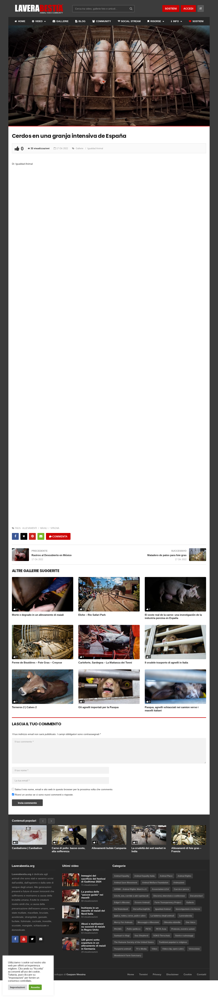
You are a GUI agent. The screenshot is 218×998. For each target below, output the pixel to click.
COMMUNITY (103, 21)
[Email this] (40, 536)
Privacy (157, 974)
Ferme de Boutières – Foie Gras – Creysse (37, 662)
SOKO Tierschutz (161, 935)
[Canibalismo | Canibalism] (29, 835)
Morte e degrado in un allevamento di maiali (38, 614)
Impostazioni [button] (17, 987)
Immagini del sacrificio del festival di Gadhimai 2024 (93, 878)
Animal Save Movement (125, 882)
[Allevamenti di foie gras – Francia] (188, 835)
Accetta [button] (35, 987)
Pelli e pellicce (134, 929)
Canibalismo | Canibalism (27, 848)
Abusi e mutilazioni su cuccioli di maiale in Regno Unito (93, 927)
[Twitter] (32, 939)
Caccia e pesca (181, 889)
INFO (176, 21)
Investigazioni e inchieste (188, 909)
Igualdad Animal (95, 148)
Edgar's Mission (122, 902)
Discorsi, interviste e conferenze (169, 896)
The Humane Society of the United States (134, 942)
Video (154, 949)
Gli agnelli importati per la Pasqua (98, 707)
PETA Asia (161, 929)
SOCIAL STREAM (131, 21)
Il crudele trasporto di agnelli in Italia (166, 662)
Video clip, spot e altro (173, 949)
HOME (21, 21)
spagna (54, 528)
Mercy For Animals (123, 922)
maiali (43, 528)
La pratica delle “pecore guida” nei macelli (92, 894)
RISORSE (156, 21)
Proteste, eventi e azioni (182, 929)
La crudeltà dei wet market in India (148, 850)
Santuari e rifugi (121, 935)
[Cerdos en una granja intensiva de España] (42, 594)
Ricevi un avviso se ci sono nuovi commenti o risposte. (43, 794)
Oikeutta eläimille (172, 922)
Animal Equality (121, 876)
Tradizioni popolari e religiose (173, 942)
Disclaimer (172, 974)
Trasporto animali (122, 949)
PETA (148, 929)
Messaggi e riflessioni (148, 922)
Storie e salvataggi (184, 935)
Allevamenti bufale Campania (109, 848)
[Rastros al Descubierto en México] (59, 554)
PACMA (118, 929)
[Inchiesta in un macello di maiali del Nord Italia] (70, 912)
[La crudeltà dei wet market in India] (148, 835)
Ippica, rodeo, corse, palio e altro (129, 916)
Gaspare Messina (75, 974)
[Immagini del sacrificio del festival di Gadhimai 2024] (70, 879)
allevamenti (29, 528)
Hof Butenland (121, 909)
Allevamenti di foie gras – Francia (186, 850)
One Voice (190, 922)
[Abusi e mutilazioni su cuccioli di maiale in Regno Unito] (70, 928)
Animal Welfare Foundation (155, 882)
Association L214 (160, 889)
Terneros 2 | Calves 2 (24, 707)
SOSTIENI (198, 21)
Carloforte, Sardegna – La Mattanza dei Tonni (105, 662)
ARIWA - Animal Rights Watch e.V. (130, 889)
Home (130, 974)
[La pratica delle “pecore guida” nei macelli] (70, 895)
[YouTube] (23, 939)
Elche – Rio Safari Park (92, 614)
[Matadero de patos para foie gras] (159, 554)
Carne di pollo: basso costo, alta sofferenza (68, 850)
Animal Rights (184, 876)
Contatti (201, 974)
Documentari (196, 896)
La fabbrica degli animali (162, 916)
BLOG (81, 21)
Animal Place (166, 876)
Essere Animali (142, 902)
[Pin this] (32, 536)
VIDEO (39, 21)
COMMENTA (59, 536)
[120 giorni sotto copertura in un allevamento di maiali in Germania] (70, 944)
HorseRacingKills (141, 909)
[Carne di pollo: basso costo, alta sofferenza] (69, 835)
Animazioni (178, 882)
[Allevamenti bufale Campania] (109, 835)
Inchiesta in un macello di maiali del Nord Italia (93, 911)
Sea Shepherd (141, 935)
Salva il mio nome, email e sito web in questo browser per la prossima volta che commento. (64, 789)
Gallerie (79, 148)
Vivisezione (194, 949)
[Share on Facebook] (15, 536)
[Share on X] (23, 536)
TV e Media (141, 949)
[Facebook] (15, 939)
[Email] (40, 939)
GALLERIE (62, 21)
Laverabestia (185, 916)
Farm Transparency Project (168, 902)
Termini (143, 974)
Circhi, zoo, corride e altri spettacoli (131, 896)
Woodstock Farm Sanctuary (127, 955)
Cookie (188, 974)
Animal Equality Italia (144, 876)
